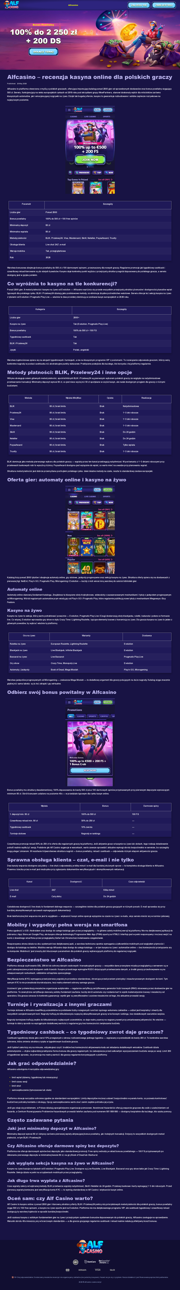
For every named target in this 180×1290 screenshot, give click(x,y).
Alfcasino (73, 5)
